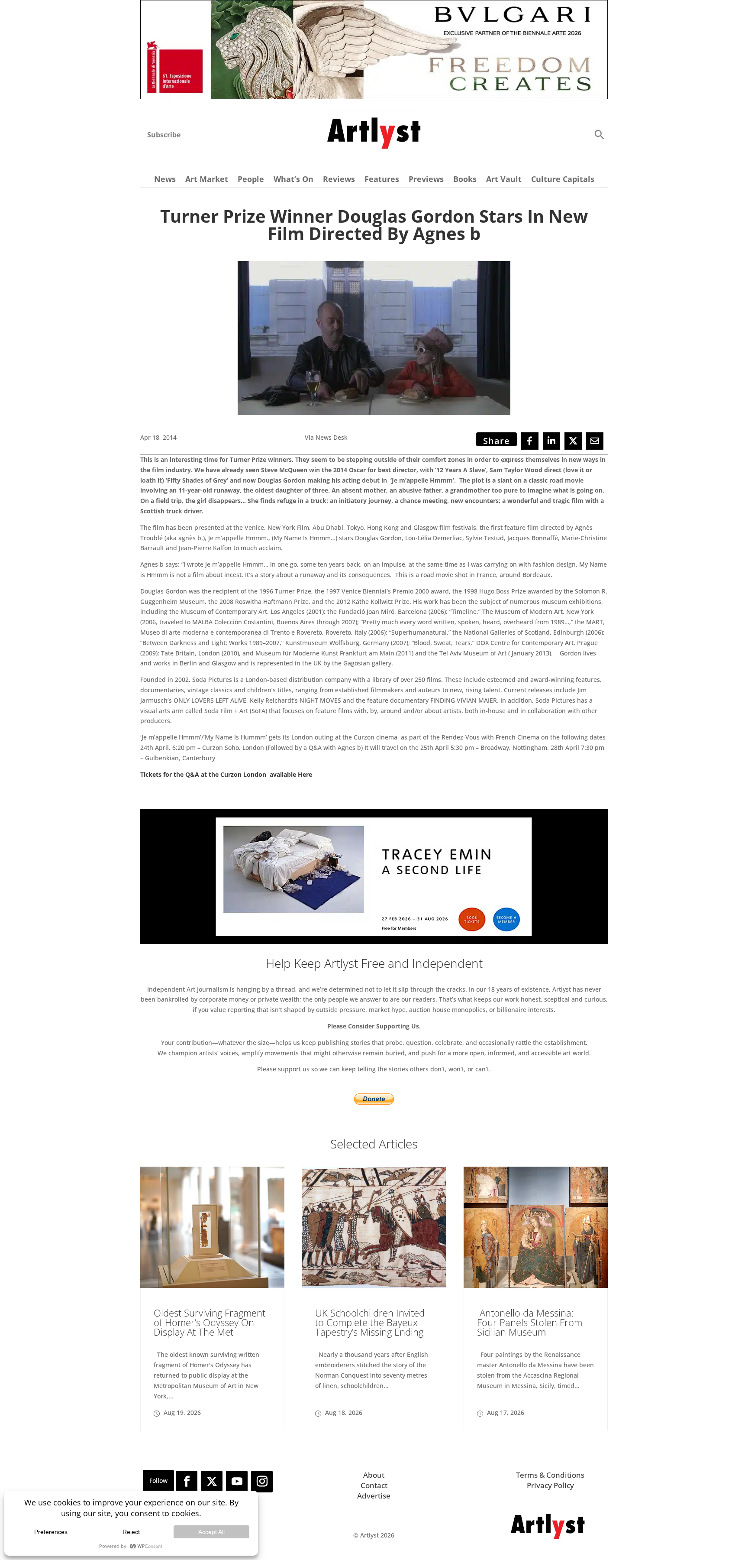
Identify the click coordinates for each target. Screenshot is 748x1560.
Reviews (339, 180)
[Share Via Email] (594, 441)
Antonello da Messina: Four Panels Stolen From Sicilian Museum (529, 1322)
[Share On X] (573, 441)
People (251, 180)
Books (465, 180)
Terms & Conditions (550, 1475)
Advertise (373, 1496)
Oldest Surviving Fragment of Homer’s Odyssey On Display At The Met (209, 1322)
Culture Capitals (562, 180)
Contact (374, 1485)
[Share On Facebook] (529, 441)
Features (381, 180)
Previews (426, 180)
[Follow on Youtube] (237, 1481)
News (165, 180)
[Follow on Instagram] (262, 1481)
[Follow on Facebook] (186, 1481)
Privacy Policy (550, 1485)
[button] (599, 134)
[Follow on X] (211, 1481)
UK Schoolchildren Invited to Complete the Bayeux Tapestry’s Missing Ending (370, 1322)
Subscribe (164, 134)
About (373, 1475)
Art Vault (504, 180)
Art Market (206, 180)
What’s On (293, 180)
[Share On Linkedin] (551, 441)
